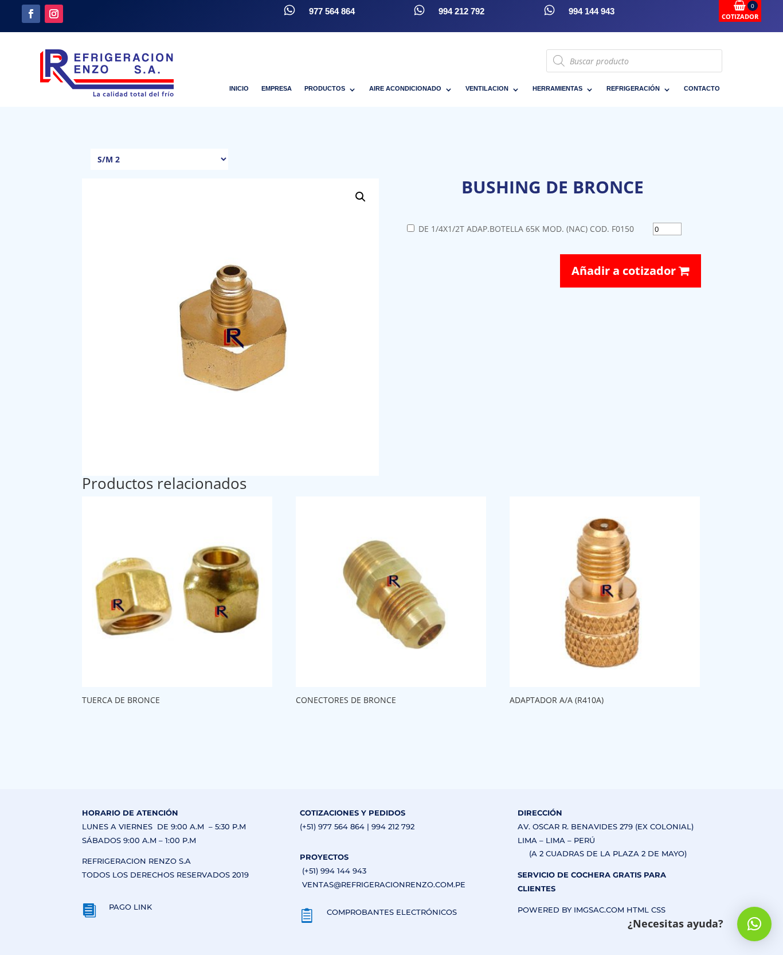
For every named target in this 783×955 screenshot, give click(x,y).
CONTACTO (702, 88)
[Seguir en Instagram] (54, 14)
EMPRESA (276, 88)
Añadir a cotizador (625, 270)
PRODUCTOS (324, 88)
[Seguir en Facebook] (31, 14)
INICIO (239, 88)
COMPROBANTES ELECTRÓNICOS (392, 912)
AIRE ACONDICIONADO (405, 88)
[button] (360, 197)
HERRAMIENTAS (557, 88)
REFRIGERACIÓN (633, 88)
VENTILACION (486, 88)
